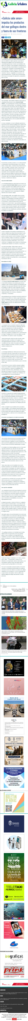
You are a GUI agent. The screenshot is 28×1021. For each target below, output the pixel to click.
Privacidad (7, 1008)
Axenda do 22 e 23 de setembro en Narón (9, 586)
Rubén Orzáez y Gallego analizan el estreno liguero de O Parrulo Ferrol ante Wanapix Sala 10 (18, 590)
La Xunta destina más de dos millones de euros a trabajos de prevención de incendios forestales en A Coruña (13, 612)
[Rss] (12, 1019)
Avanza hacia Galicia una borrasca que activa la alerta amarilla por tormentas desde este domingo (13, 651)
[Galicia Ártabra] (14, 4)
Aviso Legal (2, 1008)
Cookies (10, 1008)
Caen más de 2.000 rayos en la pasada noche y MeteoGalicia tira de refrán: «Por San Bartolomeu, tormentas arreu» (13, 632)
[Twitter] (15, 1019)
